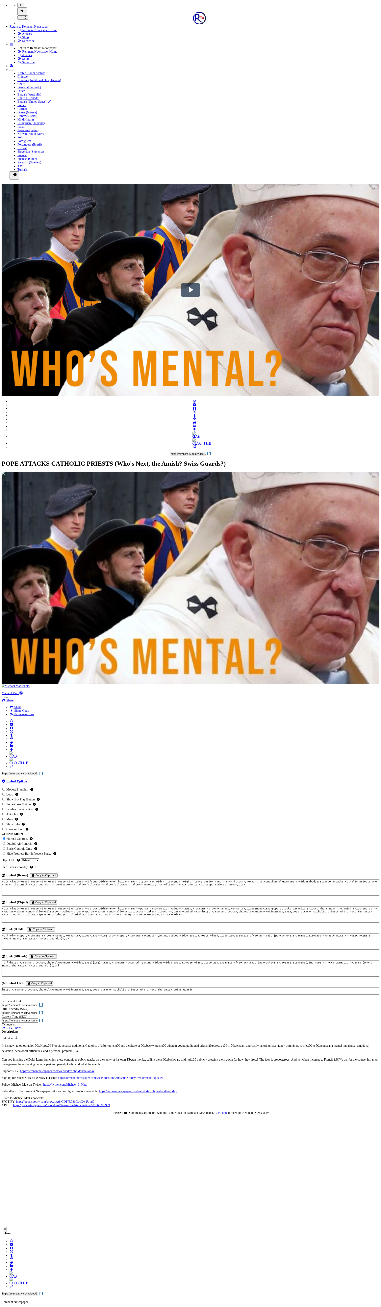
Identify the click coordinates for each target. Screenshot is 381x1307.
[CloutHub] (194, 443)
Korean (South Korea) (31, 133)
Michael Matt (10, 693)
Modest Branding (17, 789)
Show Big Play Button (21, 799)
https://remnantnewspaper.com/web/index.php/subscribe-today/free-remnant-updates (110, 1077)
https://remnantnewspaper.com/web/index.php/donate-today (57, 1071)
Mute (10, 819)
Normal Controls (17, 838)
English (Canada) (28, 98)
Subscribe (28, 40)
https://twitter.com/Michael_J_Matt (65, 1084)
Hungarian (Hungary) (31, 123)
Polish (21, 137)
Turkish (22, 169)
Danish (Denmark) (29, 87)
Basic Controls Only (19, 848)
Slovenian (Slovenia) (30, 151)
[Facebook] (194, 408)
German (22, 108)
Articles (26, 33)
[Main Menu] (22, 11)
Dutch (21, 91)
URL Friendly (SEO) (15, 1009)
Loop (10, 794)
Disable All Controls (19, 843)
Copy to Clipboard (45, 875)
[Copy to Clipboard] (194, 447)
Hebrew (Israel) (27, 116)
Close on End (15, 829)
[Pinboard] (194, 429)
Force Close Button (19, 804)
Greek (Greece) (27, 112)
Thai (20, 166)
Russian (22, 148)
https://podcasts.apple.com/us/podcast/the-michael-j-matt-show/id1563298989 (61, 1105)
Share (17, 707)
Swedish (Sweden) (29, 162)
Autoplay (12, 814)
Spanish (22, 155)
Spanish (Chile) (27, 158)
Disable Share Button (20, 809)
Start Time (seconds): (15, 867)
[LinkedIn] (194, 426)
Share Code (21, 710)
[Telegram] (194, 404)
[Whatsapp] (194, 401)
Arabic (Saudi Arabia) (31, 73)
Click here (221, 1112)
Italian (21, 126)
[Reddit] (194, 422)
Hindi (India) (25, 119)
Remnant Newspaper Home (39, 30)
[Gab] (194, 436)
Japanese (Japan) (27, 130)
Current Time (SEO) (14, 1016)
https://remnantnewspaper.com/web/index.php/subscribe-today (138, 1091)
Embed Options (16, 781)
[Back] (20, 5)
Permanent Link (23, 714)
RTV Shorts (13, 1028)
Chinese (22, 76)
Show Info (13, 824)
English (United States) (32, 101)
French (21, 105)
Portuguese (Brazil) (29, 144)
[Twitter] (194, 412)
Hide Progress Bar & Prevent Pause (29, 853)
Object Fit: (9, 860)
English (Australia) (29, 94)
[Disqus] (190, 1171)
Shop (25, 37)
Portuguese (24, 141)
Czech (21, 83)
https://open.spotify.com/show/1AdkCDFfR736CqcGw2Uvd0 (55, 1101)
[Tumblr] (194, 415)
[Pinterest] (194, 419)
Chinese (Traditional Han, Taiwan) (39, 80)
